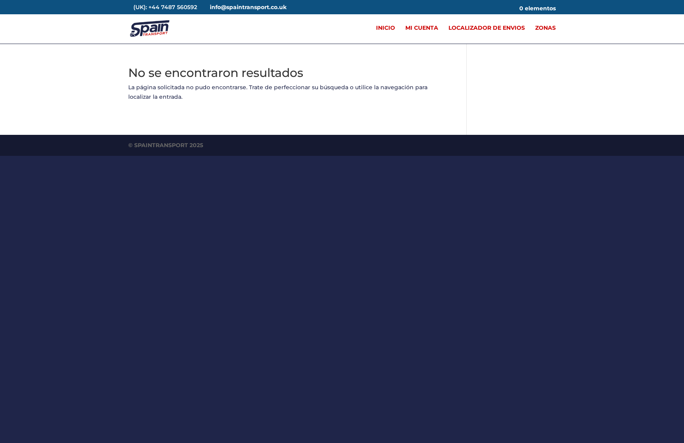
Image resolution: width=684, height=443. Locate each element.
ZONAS (545, 28)
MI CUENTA (421, 28)
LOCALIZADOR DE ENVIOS (486, 28)
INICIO (385, 28)
